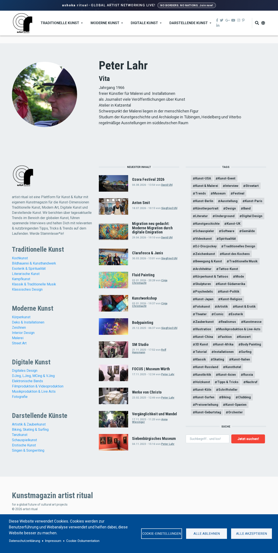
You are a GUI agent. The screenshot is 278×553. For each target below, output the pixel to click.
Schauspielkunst (24, 440)
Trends (200, 193)
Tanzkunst (19, 435)
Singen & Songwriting (28, 450)
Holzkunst (202, 382)
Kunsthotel (233, 367)
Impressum (53, 541)
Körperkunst (21, 317)
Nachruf (251, 382)
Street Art (19, 343)
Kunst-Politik (229, 291)
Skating (218, 359)
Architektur (203, 269)
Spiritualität (227, 238)
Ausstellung (229, 201)
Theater (201, 314)
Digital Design (252, 216)
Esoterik (237, 314)
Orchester (235, 412)
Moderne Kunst (105, 23)
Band (247, 208)
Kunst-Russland (206, 367)
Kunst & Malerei (206, 186)
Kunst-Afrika (224, 344)
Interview (231, 186)
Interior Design (23, 333)
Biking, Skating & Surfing (30, 429)
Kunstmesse (252, 321)
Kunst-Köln (203, 389)
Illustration (203, 329)
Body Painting (251, 344)
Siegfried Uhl (169, 208)
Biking (226, 397)
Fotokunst (202, 306)
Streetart (252, 186)
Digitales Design (24, 371)
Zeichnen (19, 327)
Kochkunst (20, 258)
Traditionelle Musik (243, 261)
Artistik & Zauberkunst (29, 424)
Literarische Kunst (26, 274)
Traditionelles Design (239, 246)
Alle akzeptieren (251, 534)
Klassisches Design (27, 289)
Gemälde (248, 231)
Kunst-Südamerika (231, 284)
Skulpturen (203, 284)
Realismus (228, 321)
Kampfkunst (21, 279)
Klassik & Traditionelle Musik (34, 284)
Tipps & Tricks (227, 382)
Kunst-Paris (253, 201)
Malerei (17, 338)
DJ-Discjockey (206, 246)
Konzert (245, 337)
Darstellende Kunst (188, 23)
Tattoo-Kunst (228, 269)
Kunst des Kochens (236, 254)
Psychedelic (204, 291)
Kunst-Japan (204, 299)
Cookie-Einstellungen (161, 534)
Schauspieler (204, 231)
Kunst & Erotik (245, 306)
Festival (238, 193)
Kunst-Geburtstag (208, 412)
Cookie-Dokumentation (82, 541)
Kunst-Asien (227, 374)
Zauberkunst (204, 321)
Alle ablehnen (207, 534)
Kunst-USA (203, 178)
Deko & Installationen (28, 322)
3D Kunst (201, 344)
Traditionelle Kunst (60, 23)
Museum (219, 193)
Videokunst (203, 238)
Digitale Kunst (144, 23)
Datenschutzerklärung (24, 541)
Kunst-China (204, 337)
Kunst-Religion (231, 299)
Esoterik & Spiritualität (29, 268)
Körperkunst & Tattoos (211, 276)
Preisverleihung (206, 404)
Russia (248, 374)
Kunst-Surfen (204, 397)
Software (227, 231)
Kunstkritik (203, 374)
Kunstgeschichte (207, 223)
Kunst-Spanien (236, 404)
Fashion (226, 337)
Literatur (201, 216)
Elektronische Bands (27, 381)
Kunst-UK (233, 223)
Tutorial (201, 352)
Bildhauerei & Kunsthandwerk (34, 263)
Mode (239, 276)
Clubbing (244, 397)
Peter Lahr (167, 374)
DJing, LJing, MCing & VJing (33, 376)
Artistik (222, 306)
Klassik (200, 359)
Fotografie (20, 397)
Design (231, 208)
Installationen (224, 352)
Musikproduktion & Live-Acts (239, 329)
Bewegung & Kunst (208, 261)
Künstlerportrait (206, 208)
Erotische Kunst (24, 445)
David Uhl (166, 184)
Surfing (246, 352)
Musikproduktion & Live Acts (34, 391)
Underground (225, 216)
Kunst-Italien (241, 359)
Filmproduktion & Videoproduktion (37, 386)
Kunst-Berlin (204, 201)
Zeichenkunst (205, 254)
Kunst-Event (226, 178)
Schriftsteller (228, 389)
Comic (218, 314)
